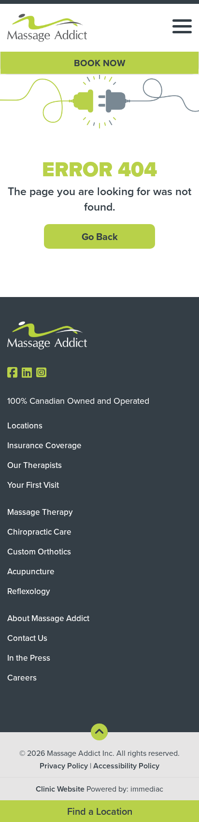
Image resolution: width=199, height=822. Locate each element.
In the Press (28, 658)
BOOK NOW (99, 63)
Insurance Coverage (44, 445)
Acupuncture (31, 571)
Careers (22, 677)
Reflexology (28, 591)
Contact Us (27, 638)
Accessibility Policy (126, 765)
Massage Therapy (39, 512)
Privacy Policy (64, 765)
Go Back (100, 236)
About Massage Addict (48, 618)
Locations (25, 425)
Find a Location (99, 811)
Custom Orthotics (39, 551)
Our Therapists (34, 465)
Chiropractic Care (39, 532)
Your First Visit (33, 485)
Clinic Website (60, 788)
